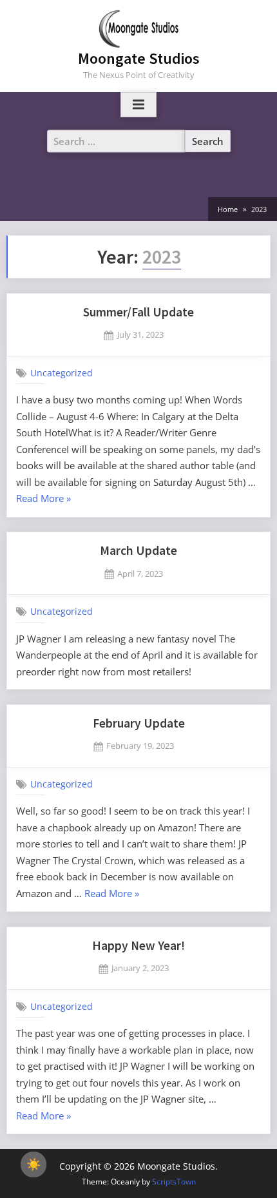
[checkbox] (33, 1164)
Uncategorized (61, 372)
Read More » (43, 499)
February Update (139, 723)
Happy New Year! (138, 945)
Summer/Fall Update (138, 312)
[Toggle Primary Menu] (138, 105)
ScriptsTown (174, 1181)
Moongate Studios (139, 58)
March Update (138, 550)
